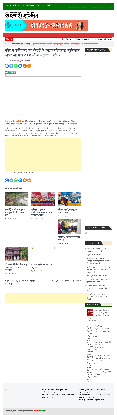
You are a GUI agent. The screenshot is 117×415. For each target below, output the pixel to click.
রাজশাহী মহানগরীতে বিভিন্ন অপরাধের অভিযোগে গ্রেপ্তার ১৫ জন (103, 344)
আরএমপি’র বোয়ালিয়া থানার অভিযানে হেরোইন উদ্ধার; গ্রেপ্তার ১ (103, 358)
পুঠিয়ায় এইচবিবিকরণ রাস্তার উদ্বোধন (69, 238)
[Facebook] (7, 66)
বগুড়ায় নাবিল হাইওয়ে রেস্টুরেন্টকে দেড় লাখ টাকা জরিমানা (103, 371)
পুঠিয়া (21, 61)
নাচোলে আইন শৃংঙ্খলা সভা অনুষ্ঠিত (41, 266)
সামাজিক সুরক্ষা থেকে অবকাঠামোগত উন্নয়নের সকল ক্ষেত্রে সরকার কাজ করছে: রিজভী (98, 269)
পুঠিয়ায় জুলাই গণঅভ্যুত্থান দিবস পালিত (68, 211)
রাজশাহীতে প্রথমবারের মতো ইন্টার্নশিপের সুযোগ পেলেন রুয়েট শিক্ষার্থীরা (97, 296)
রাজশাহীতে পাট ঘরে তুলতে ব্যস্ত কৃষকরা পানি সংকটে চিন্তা (15, 212)
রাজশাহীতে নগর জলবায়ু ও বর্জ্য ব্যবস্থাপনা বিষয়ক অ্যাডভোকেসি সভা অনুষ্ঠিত (98, 288)
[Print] (25, 66)
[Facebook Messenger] (20, 66)
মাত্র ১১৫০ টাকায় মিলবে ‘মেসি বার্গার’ (65, 280)
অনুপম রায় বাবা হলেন (94, 255)
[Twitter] (11, 66)
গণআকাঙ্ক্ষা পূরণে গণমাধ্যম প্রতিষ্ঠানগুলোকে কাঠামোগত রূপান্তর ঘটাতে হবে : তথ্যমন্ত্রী (98, 260)
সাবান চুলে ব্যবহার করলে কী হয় (97, 276)
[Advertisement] (43, 154)
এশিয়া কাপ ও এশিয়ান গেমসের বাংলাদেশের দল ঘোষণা (31, 5)
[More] (29, 66)
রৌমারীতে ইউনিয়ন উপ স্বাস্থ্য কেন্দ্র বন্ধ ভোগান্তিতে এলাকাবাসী (16, 267)
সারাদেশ (27, 61)
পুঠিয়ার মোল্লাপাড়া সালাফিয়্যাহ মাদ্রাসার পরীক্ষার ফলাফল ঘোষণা (42, 212)
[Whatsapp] (16, 66)
